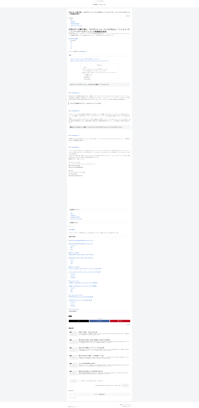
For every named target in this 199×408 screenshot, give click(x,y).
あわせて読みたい (88, 79)
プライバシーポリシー (127, 404)
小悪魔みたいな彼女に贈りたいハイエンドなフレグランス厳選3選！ (83, 286)
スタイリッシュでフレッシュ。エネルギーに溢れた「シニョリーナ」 (85, 58)
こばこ (77, 280)
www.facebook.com (75, 92)
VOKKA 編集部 (75, 38)
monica (77, 266)
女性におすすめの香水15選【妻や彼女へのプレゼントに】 (81, 243)
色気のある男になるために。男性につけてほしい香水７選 (81, 257)
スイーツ (73, 303)
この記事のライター (88, 75)
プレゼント (73, 245)
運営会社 (121, 404)
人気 (72, 261)
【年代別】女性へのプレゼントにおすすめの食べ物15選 (80, 300)
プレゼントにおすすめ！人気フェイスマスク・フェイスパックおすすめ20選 (84, 271)
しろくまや (80, 295)
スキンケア (73, 275)
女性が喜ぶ (73, 21)
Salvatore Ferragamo (75, 23)
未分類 (71, 316)
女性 (72, 249)
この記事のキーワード (89, 74)
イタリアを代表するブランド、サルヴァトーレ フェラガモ (95, 70)
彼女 (72, 247)
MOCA (77, 252)
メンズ (72, 259)
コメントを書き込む (99, 394)
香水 (72, 20)
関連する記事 (87, 77)
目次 (98, 65)
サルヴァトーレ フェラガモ (76, 25)
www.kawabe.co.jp (82, 51)
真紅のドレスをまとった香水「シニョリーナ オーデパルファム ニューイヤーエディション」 (90, 60)
